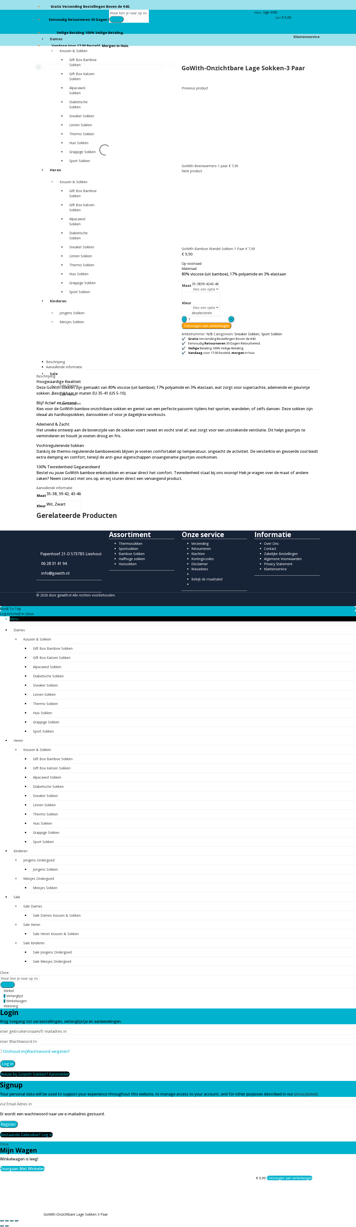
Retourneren (201, 548)
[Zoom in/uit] (2, 1220)
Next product (192, 171)
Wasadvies (199, 569)
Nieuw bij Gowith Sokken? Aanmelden (35, 1074)
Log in (7, 1063)
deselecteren (202, 313)
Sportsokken (128, 548)
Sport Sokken (271, 334)
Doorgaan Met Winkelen (22, 1168)
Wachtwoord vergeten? (48, 1051)
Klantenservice (306, 36)
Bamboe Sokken (132, 553)
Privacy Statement (278, 564)
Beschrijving (55, 362)
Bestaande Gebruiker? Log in (26, 1134)
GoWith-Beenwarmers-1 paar (205, 166)
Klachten (198, 553)
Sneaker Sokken (246, 334)
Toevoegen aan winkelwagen (206, 325)
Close (29, 613)
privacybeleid (306, 1094)
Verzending (200, 543)
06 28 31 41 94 (53, 563)
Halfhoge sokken (132, 558)
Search (116, 19)
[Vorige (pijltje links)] (2, 1226)
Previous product (195, 88)
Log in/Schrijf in (12, 613)
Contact (270, 548)
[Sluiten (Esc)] (16, 1220)
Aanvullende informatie (64, 367)
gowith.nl (64, 595)
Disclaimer (199, 564)
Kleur (186, 303)
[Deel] (12, 1220)
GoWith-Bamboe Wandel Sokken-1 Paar (213, 248)
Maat (186, 285)
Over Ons (271, 543)
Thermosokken (130, 543)
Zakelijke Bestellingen (281, 553)
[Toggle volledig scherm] (7, 1220)
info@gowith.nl (54, 573)
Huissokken (128, 564)
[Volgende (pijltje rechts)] (7, 1226)
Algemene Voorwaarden (283, 558)
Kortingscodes (202, 558)
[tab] (183, 361)
